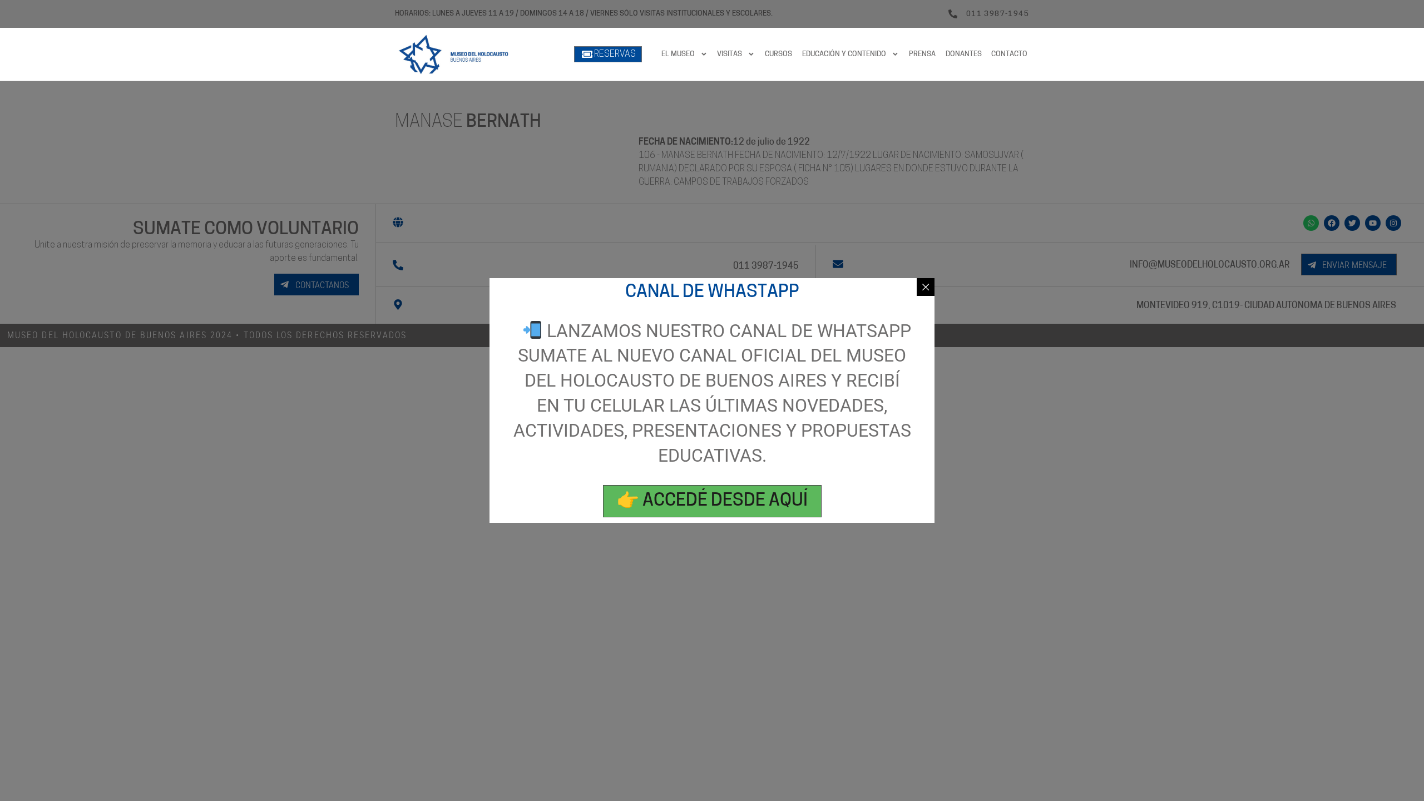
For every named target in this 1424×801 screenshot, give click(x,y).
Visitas (729, 54)
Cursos (778, 54)
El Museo (678, 54)
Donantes (964, 54)
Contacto (1009, 54)
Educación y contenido (844, 54)
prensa (922, 54)
